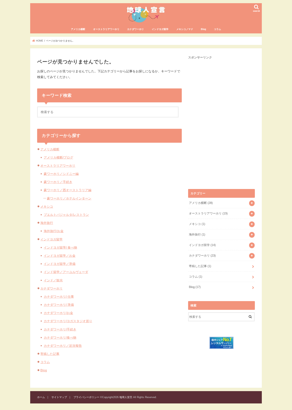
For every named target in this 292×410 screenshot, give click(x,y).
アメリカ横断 (78, 29)
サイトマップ (59, 397)
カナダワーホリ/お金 (58, 313)
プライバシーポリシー (86, 397)
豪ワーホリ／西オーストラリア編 (67, 190)
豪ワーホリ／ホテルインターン (69, 198)
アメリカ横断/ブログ (58, 157)
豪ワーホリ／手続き (58, 182)
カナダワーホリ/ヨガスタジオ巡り (68, 321)
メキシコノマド (184, 29)
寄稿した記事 (49, 354)
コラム (217, 29)
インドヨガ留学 (160, 29)
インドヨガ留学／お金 (59, 255)
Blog (203, 29)
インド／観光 (53, 280)
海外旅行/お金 (54, 231)
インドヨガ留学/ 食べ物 (60, 247)
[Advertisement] (218, 119)
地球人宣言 (125, 397)
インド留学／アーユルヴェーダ (66, 272)
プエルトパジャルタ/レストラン (66, 214)
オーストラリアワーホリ (106, 29)
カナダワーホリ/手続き (60, 329)
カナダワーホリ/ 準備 (59, 304)
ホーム (41, 397)
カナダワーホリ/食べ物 (60, 337)
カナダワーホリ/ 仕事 (59, 296)
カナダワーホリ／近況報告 (63, 345)
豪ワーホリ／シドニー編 (61, 173)
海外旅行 (46, 223)
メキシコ (46, 206)
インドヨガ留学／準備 (59, 264)
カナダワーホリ (135, 29)
